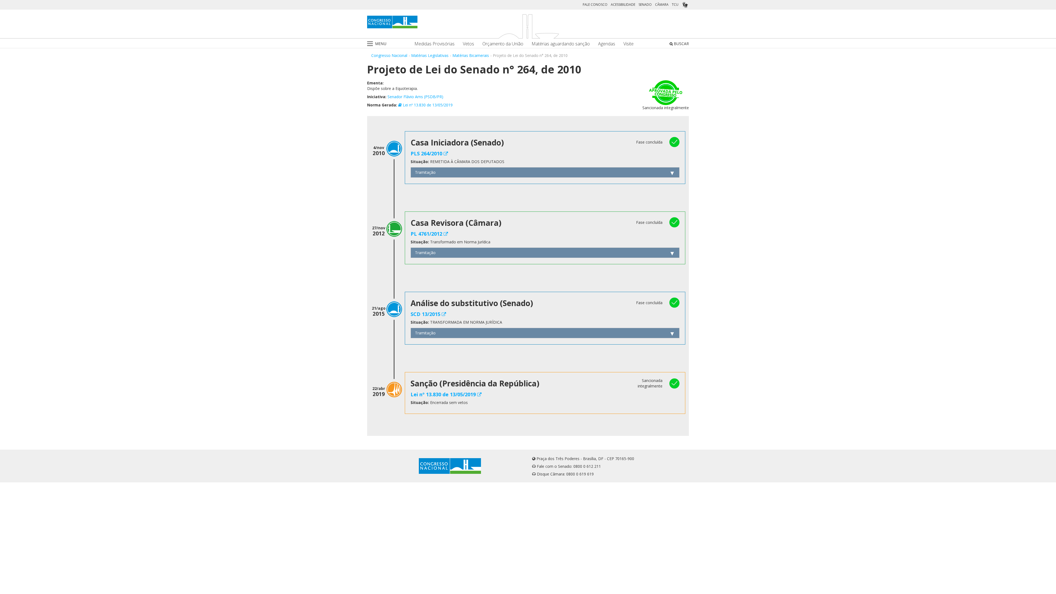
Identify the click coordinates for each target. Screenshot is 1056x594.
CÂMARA (662, 4)
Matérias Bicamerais (470, 55)
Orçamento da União (502, 44)
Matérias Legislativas (430, 55)
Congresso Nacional (389, 55)
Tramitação (425, 172)
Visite (628, 44)
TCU (675, 4)
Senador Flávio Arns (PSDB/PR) (415, 96)
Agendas (606, 44)
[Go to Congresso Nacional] (392, 22)
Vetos (468, 44)
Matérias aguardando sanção (561, 44)
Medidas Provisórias (434, 44)
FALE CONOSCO (595, 4)
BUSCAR (681, 43)
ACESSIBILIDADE (623, 4)
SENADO (645, 4)
